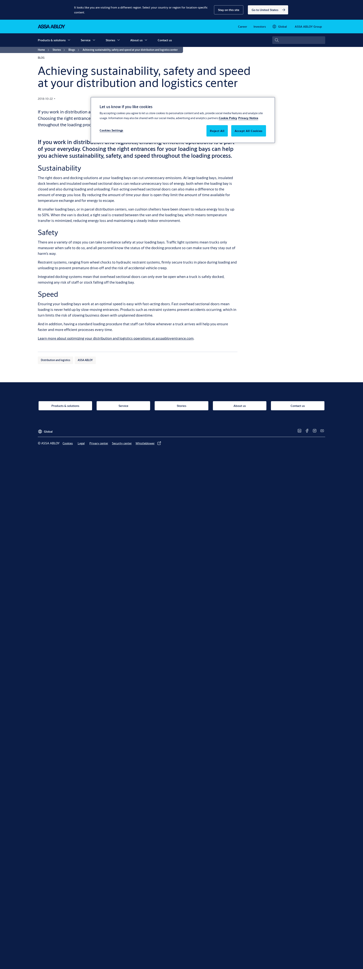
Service (86, 40)
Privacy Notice (248, 118)
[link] (268, 9)
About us (136, 40)
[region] (183, 120)
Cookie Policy (228, 118)
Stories (110, 40)
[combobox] (298, 40)
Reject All (217, 131)
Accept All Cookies (249, 131)
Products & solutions (52, 40)
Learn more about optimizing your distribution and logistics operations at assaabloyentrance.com (116, 338)
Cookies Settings (111, 130)
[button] (228, 9)
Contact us (165, 40)
